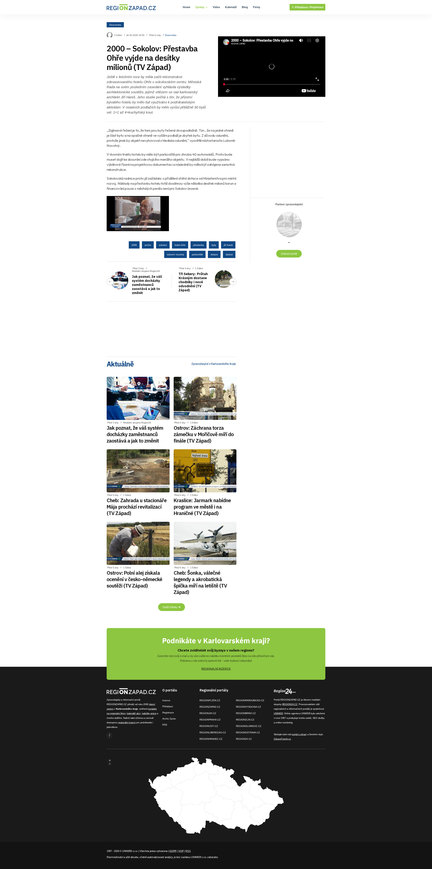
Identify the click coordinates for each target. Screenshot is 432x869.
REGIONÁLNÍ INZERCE (216, 668)
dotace (214, 254)
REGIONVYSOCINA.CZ (248, 706)
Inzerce (166, 700)
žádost (229, 254)
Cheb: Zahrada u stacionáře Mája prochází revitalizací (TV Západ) (137, 506)
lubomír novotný (175, 254)
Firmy (256, 7)
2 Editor (118, 35)
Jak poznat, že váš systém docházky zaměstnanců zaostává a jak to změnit (147, 284)
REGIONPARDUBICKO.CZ (250, 700)
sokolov (163, 245)
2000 (134, 245)
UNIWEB (278, 713)
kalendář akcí (133, 713)
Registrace (316, 7)
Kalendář (231, 7)
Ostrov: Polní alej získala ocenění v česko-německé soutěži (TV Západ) (134, 579)
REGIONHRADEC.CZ (210, 739)
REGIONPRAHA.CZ (210, 719)
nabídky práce (149, 713)
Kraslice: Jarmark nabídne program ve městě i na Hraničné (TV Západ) (202, 506)
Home (186, 7)
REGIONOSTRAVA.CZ (248, 732)
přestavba (198, 245)
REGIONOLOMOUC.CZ (248, 726)
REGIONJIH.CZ (207, 713)
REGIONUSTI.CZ (208, 726)
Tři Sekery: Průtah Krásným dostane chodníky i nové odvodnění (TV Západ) (193, 282)
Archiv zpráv (169, 718)
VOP (181, 851)
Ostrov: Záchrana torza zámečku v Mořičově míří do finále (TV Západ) (204, 434)
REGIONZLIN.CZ (245, 719)
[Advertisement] (171, 328)
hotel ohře (180, 245)
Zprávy (200, 7)
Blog (245, 7)
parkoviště (197, 254)
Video (216, 7)
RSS (164, 724)
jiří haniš (228, 245)
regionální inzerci (127, 722)
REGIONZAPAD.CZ (209, 706)
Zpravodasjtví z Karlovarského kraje (213, 363)
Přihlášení (167, 706)
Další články (170, 607)
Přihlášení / (301, 7)
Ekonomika (115, 24)
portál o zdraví (299, 734)
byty (214, 245)
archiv (148, 245)
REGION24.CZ (244, 739)
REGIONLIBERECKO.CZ (212, 732)
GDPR (173, 851)
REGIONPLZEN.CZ (209, 700)
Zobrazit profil (289, 253)
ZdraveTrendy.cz (282, 739)
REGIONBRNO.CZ (246, 713)
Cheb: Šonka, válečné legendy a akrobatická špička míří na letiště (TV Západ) (200, 582)
